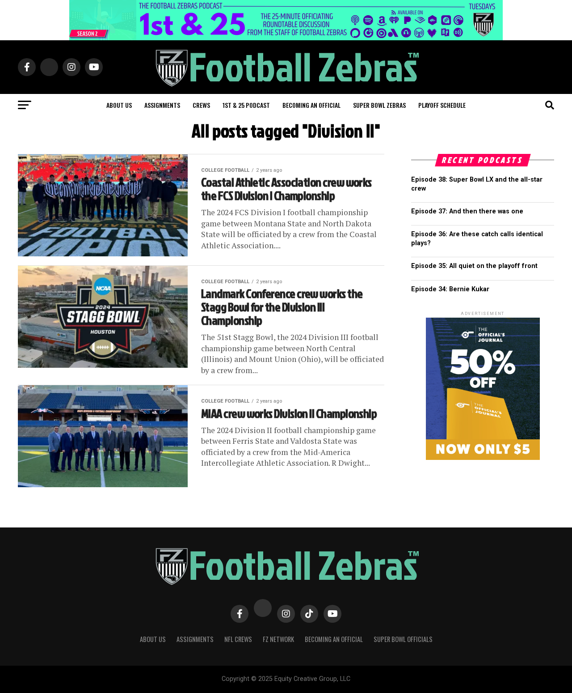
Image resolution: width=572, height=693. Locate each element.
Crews (201, 105)
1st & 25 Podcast (246, 105)
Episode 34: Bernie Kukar (450, 289)
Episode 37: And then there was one (467, 211)
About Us (153, 639)
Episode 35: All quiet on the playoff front (474, 266)
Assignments (162, 105)
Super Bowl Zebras (379, 105)
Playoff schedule (442, 105)
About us (119, 105)
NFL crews (238, 639)
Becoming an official (311, 105)
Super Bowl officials (403, 639)
